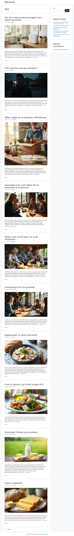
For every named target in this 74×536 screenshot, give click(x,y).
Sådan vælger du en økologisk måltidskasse (25, 117)
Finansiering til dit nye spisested (20, 287)
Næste (9, 529)
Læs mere (35, 57)
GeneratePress (45, 534)
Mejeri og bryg (10, 2)
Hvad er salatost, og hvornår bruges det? (24, 384)
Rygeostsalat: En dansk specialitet (21, 335)
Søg (54, 8)
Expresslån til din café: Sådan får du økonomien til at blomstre (22, 186)
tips (6, 60)
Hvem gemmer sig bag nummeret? (21, 68)
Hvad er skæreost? (14, 483)
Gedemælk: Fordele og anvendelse (21, 432)
